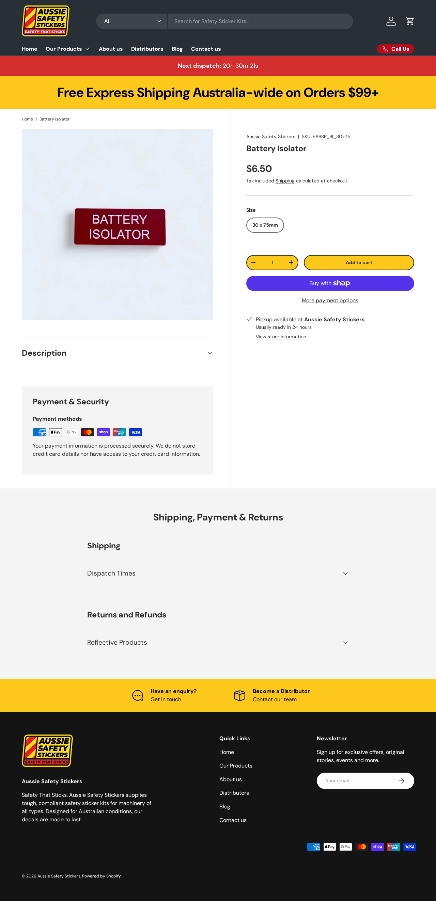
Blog (177, 48)
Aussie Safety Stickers (270, 136)
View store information (281, 337)
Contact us (206, 48)
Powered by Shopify (101, 876)
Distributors (147, 48)
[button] (410, 21)
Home (29, 48)
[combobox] (224, 21)
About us (111, 48)
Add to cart (359, 262)
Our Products (64, 48)
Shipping (285, 181)
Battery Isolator (55, 119)
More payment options (330, 300)
